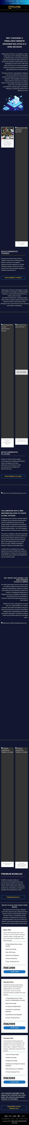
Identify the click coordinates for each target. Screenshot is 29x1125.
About (17, 1)
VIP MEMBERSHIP (10, 1)
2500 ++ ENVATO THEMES (21, 243)
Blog (21, 1)
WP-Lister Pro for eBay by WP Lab (21, 440)
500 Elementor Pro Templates (7, 864)
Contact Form (15, 3)
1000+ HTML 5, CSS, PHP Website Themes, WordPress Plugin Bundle (7, 143)
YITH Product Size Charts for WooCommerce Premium (7, 441)
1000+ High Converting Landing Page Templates (21, 865)
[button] (27, 7)
